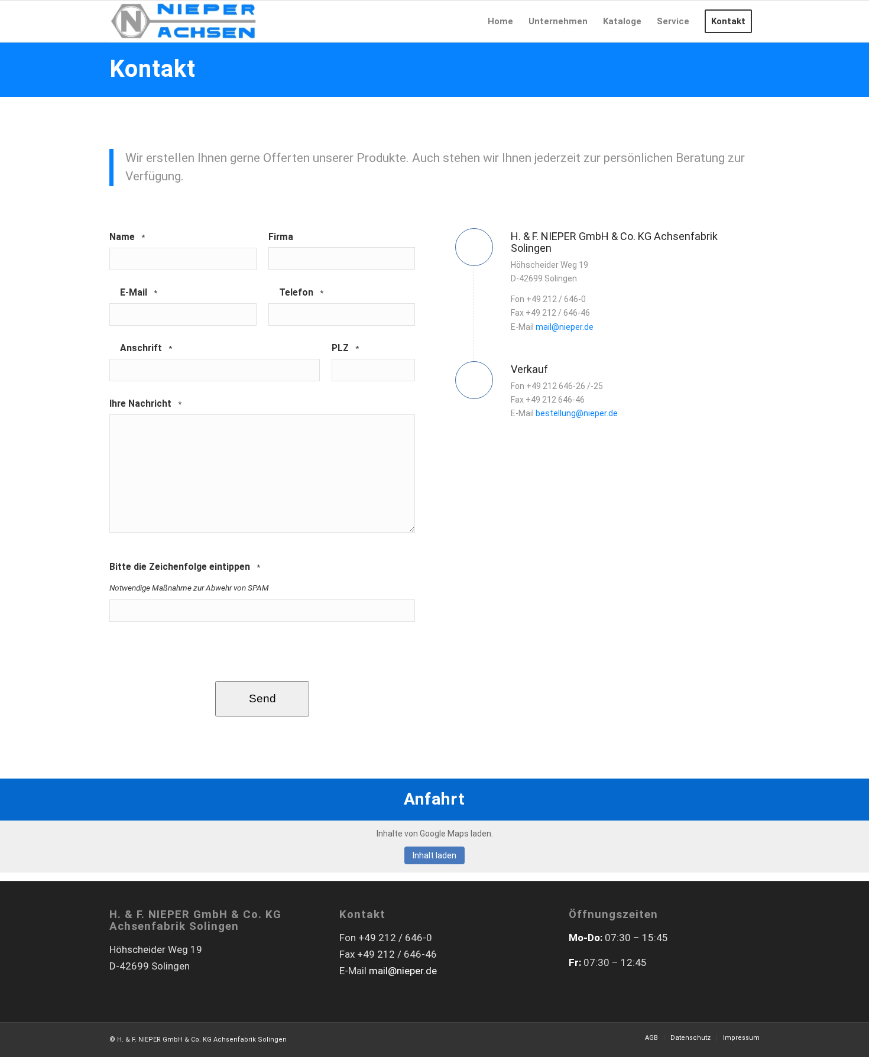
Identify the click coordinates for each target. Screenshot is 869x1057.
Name (127, 236)
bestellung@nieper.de (577, 413)
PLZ (345, 348)
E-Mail (138, 292)
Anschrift (146, 348)
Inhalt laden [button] (434, 855)
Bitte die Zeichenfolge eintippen (184, 566)
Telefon (301, 292)
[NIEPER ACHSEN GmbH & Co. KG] (183, 21)
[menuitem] (500, 21)
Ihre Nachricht (145, 403)
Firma (280, 236)
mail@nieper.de (565, 327)
